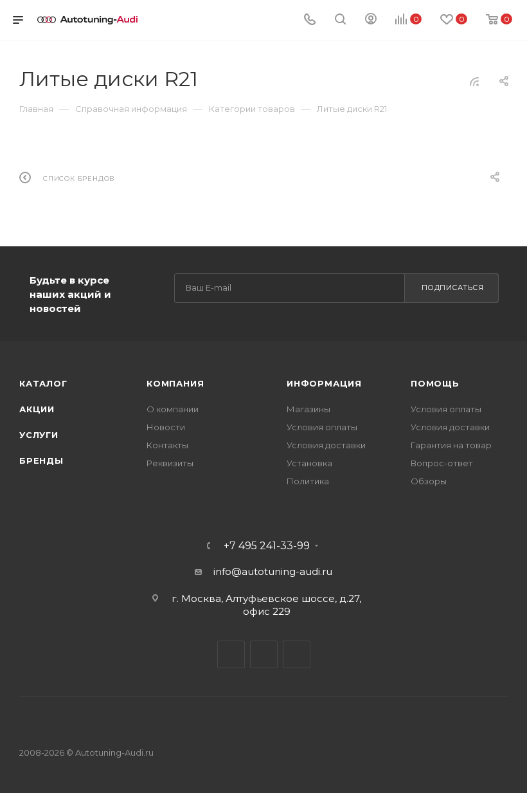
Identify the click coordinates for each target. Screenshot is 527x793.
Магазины (308, 409)
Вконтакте (231, 654)
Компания (175, 383)
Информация (324, 383)
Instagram (296, 654)
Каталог (43, 383)
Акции (37, 409)
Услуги (38, 435)
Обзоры (429, 481)
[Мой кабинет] (371, 20)
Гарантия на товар (451, 445)
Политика (308, 481)
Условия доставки (326, 445)
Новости (166, 427)
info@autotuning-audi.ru (272, 571)
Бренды (41, 460)
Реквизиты (170, 463)
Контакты (167, 445)
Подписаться (453, 287)
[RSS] (474, 81)
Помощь (435, 383)
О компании (173, 409)
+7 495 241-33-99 (267, 546)
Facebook (264, 654)
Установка (309, 463)
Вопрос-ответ (442, 463)
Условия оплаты (322, 427)
